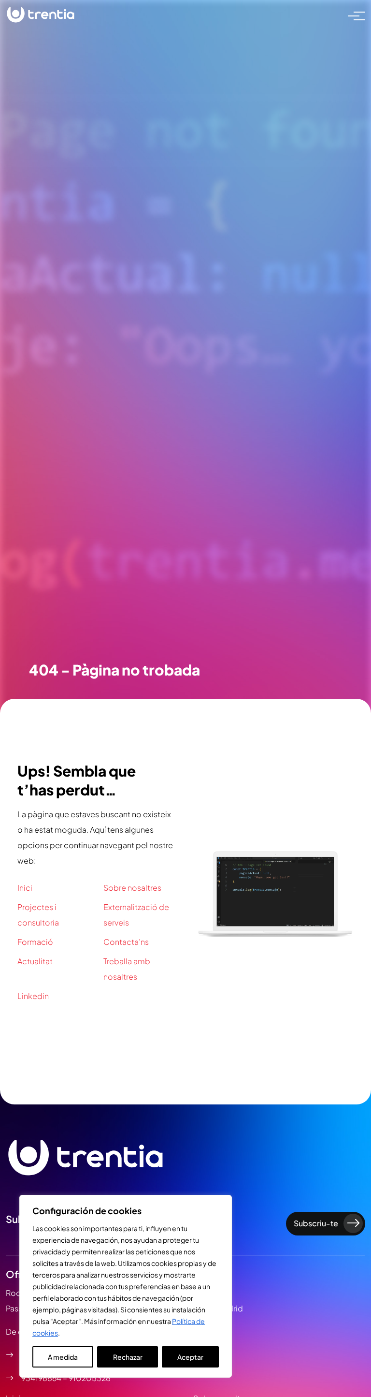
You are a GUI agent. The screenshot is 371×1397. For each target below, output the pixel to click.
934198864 (42, 1378)
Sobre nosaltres (132, 887)
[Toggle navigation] (353, 15)
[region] (125, 1286)
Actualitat (35, 961)
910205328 (90, 1378)
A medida (63, 1357)
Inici (24, 887)
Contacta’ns (126, 942)
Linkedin (33, 996)
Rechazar (128, 1357)
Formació (35, 942)
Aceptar (190, 1357)
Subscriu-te (316, 1223)
